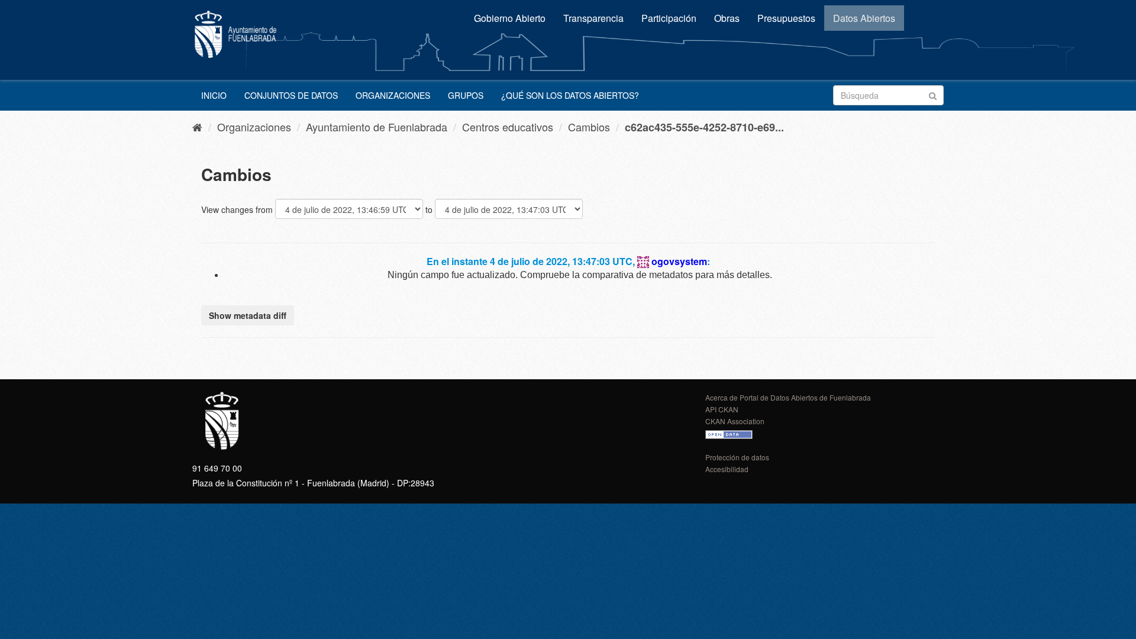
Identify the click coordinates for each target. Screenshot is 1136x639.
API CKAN (721, 409)
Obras (727, 18)
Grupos (465, 95)
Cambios (589, 126)
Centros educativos (507, 126)
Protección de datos (737, 457)
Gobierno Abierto (510, 18)
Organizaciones (393, 95)
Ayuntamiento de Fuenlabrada (376, 126)
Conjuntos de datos (291, 95)
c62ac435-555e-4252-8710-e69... (704, 127)
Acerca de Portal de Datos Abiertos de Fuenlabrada (788, 397)
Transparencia (593, 18)
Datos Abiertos (864, 18)
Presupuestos (786, 18)
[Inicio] (197, 126)
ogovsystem (679, 261)
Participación (668, 18)
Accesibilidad (726, 469)
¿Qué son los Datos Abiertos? (570, 95)
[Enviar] (933, 94)
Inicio (214, 95)
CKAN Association (734, 421)
